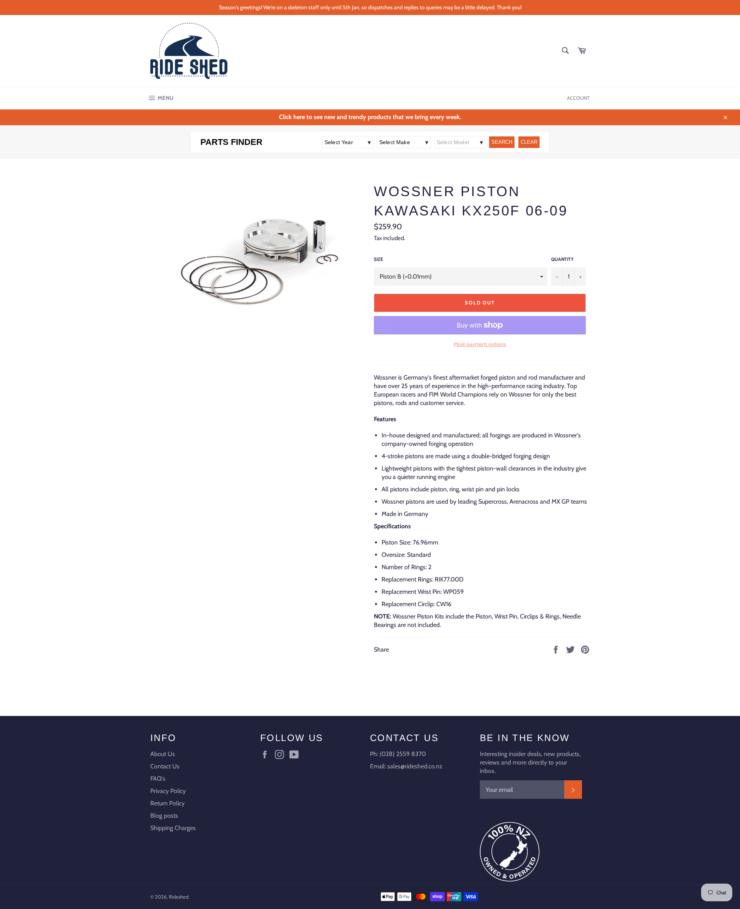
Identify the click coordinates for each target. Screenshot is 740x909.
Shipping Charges (173, 828)
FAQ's (157, 778)
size (378, 259)
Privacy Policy (168, 791)
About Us (162, 754)
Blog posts (164, 815)
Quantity (562, 259)
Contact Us (165, 766)
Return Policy (167, 803)
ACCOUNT (578, 98)
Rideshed (178, 897)
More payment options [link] (480, 344)
